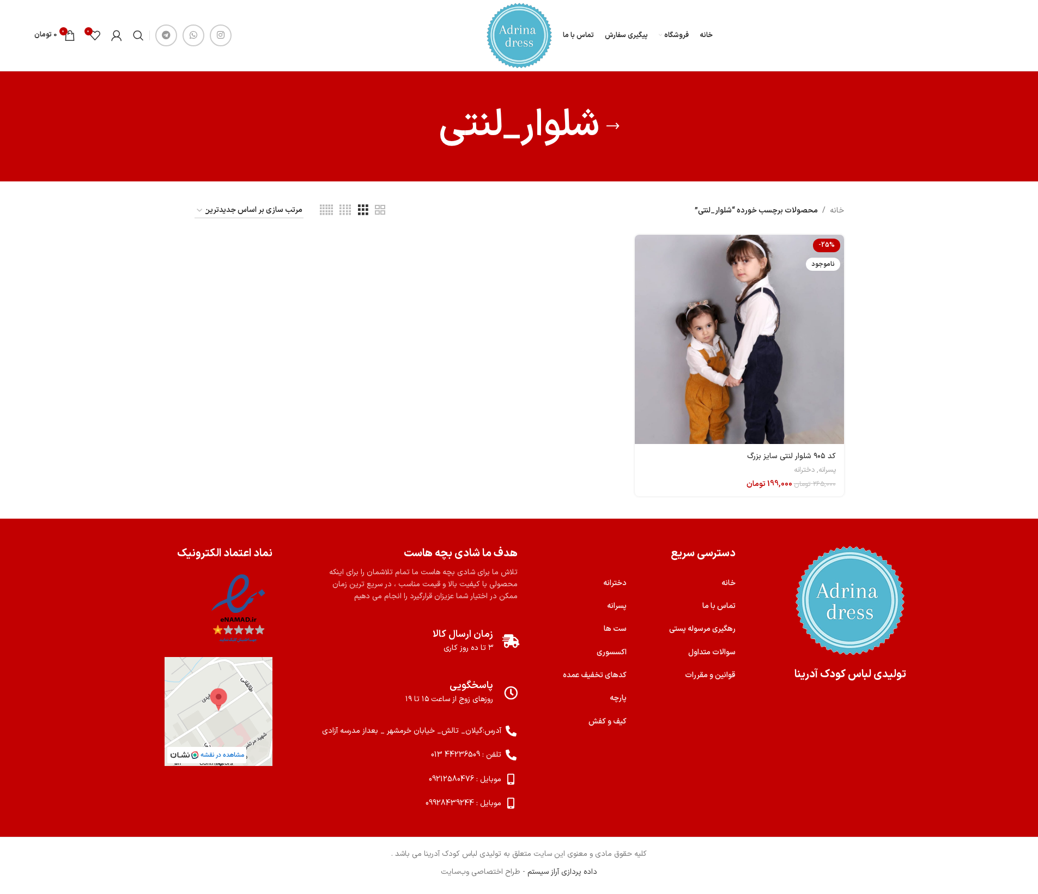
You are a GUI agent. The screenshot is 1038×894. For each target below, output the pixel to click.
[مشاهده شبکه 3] (363, 210)
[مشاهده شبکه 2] (380, 210)
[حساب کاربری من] (117, 35)
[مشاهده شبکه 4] (345, 210)
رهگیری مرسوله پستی (702, 629)
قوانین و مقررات (710, 675)
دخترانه (804, 470)
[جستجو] (138, 35)
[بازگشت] (613, 126)
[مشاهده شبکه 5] (326, 210)
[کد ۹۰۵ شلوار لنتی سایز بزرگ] (739, 339)
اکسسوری (612, 652)
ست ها (615, 629)
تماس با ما (719, 606)
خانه (837, 210)
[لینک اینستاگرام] (221, 35)
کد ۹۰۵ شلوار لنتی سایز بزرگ (791, 456)
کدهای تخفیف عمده (595, 675)
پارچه (618, 698)
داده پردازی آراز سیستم (562, 872)
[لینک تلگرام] (166, 35)
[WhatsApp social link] (193, 35)
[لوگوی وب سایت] (519, 35)
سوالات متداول (712, 652)
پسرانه (827, 470)
